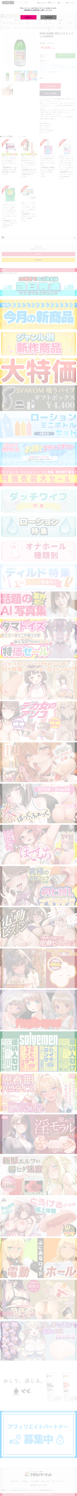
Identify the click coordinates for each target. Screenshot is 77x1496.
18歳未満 (48, 17)
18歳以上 (28, 17)
